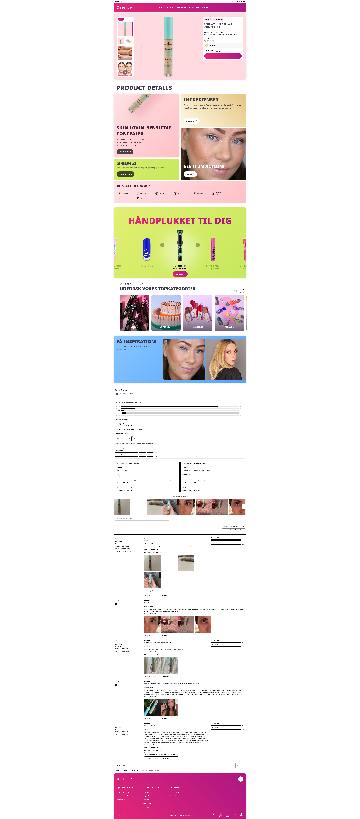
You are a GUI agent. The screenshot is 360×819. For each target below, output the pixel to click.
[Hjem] (124, 7)
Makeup (161, 7)
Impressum (173, 815)
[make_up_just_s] (227, 359)
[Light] (205, 41)
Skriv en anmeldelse (222, 32)
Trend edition (181, 7)
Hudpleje (170, 7)
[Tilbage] (162, 245)
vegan (209, 19)
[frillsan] (184, 359)
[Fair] (210, 41)
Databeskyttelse (185, 815)
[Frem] (198, 245)
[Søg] (241, 7)
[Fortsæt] (242, 291)
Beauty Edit (206, 7)
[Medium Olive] (208, 41)
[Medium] (213, 41)
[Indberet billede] (165, 341)
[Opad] (240, 779)
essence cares (194, 7)
